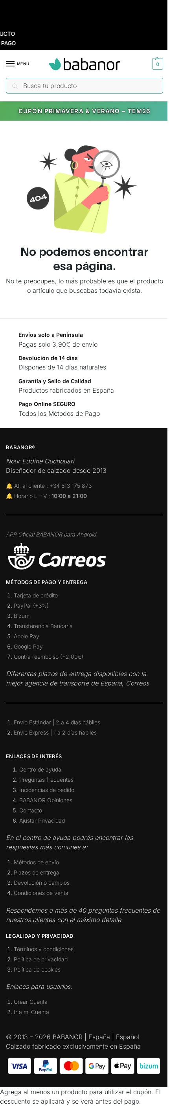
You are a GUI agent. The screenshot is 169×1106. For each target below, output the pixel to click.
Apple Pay (26, 636)
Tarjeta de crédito (36, 595)
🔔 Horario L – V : (46, 495)
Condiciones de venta (41, 892)
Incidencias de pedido (46, 789)
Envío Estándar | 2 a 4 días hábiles (57, 722)
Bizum (21, 615)
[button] (156, 64)
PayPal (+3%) (31, 605)
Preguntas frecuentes (46, 779)
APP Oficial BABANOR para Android (51, 534)
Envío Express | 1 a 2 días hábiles (55, 732)
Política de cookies (37, 969)
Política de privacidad (41, 959)
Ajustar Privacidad (42, 820)
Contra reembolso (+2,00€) (48, 656)
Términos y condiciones (43, 949)
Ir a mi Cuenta (31, 1012)
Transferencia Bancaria (43, 626)
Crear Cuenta (31, 1001)
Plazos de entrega (36, 872)
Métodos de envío (36, 862)
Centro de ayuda (40, 769)
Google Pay (28, 646)
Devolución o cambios (42, 882)
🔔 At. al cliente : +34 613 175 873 (49, 485)
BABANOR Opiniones (45, 800)
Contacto (30, 810)
